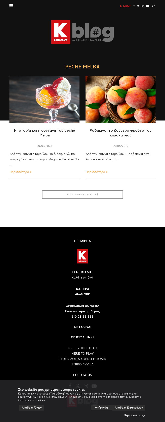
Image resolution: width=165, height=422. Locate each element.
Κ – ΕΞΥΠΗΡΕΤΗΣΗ (82, 348)
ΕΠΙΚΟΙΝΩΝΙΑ (83, 364)
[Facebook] (134, 6)
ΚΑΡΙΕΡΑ (82, 289)
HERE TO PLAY (82, 353)
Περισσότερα (132, 415)
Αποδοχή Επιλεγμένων (129, 408)
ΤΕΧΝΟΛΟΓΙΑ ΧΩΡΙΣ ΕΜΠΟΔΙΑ (82, 359)
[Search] (154, 6)
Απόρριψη (101, 407)
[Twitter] (138, 6)
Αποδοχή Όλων (32, 408)
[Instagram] (143, 6)
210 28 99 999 (82, 316)
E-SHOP (125, 6)
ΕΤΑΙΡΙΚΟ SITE (82, 272)
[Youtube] (147, 6)
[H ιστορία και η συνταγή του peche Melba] (44, 99)
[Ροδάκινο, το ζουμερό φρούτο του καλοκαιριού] (121, 99)
